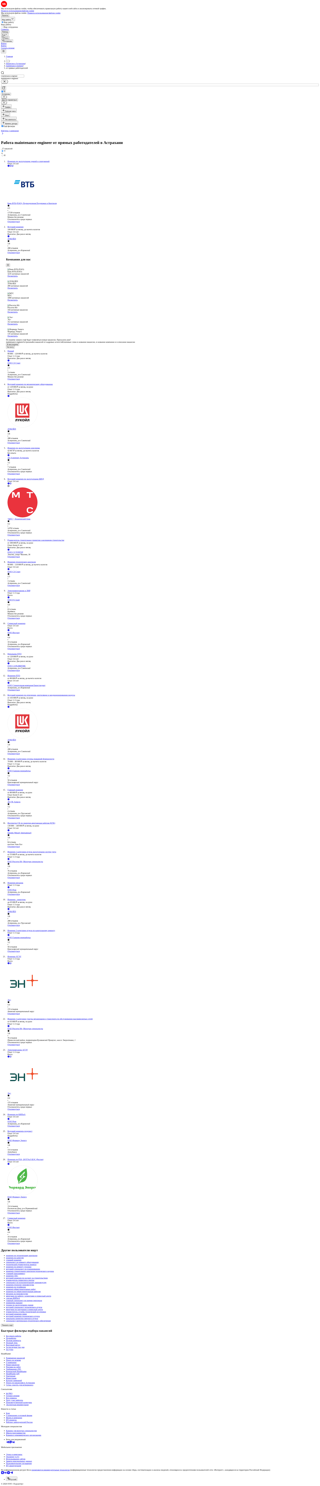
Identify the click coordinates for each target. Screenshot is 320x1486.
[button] (3, 43)
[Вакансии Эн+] (163, 982)
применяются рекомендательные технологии (50, 1470)
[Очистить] (4, 82)
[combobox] (12, 76)
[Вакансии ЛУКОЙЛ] (163, 412)
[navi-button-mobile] (3, 51)
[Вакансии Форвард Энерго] (163, 1180)
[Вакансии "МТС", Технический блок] (163, 502)
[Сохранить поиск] (3, 88)
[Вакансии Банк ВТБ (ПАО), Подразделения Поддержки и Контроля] (163, 184)
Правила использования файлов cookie (43, 13)
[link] (5, 37)
